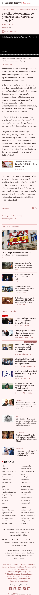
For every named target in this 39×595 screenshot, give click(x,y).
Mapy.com (19, 530)
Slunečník (7, 543)
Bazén (14, 540)
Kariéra (24, 564)
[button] (36, 37)
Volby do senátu (6, 480)
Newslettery (12, 579)
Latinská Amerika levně (9, 521)
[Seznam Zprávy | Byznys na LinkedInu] (28, 588)
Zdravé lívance (25, 495)
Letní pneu (30, 553)
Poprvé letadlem (7, 513)
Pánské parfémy (19, 558)
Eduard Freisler (27, 366)
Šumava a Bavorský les (9, 515)
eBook (6, 31)
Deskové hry (10, 556)
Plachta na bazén (22, 540)
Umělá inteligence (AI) (9, 219)
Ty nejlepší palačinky (27, 489)
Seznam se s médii (13, 576)
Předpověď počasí (28, 530)
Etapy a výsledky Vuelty (28, 471)
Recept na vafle (25, 500)
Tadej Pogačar (25, 477)
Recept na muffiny (26, 492)
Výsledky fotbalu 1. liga (9, 492)
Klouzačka (15, 543)
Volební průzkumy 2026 (9, 471)
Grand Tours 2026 (26, 482)
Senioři (18, 216)
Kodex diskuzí (26, 576)
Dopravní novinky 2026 (28, 515)
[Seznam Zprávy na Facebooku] (10, 588)
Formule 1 (5, 500)
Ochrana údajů (30, 567)
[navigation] (2, 3)
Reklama (20, 567)
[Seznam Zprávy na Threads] (24, 588)
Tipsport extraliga (7, 495)
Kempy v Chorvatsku (8, 510)
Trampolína (32, 540)
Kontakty (5, 567)
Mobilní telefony (27, 550)
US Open (4, 498)
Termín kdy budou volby (9, 477)
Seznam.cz (26, 3)
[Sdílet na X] (36, 208)
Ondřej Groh (25, 354)
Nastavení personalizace (19, 581)
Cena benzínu (25, 532)
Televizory (18, 556)
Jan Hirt (23, 474)
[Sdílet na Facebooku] (33, 208)
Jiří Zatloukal (25, 378)
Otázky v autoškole (26, 521)
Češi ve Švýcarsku (7, 518)
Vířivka (23, 545)
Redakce (13, 567)
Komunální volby (7, 482)
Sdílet (14, 31)
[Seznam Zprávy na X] (15, 588)
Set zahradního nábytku (26, 543)
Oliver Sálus (7, 25)
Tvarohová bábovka (26, 498)
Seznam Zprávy (26, 338)
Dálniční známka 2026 (27, 513)
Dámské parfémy (20, 553)
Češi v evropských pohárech (18, 535)
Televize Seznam (27, 574)
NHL (3, 503)
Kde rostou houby (14, 532)
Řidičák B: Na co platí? (27, 518)
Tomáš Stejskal (26, 393)
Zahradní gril (16, 545)
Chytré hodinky (27, 556)
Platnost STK (24, 524)
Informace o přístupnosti (19, 569)
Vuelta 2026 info (26, 469)
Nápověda (31, 564)
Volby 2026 (5, 469)
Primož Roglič (25, 480)
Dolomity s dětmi (7, 524)
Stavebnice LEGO (9, 553)
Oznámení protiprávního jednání (19, 571)
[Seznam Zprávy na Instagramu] (19, 588)
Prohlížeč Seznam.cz (12, 574)
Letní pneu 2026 (26, 510)
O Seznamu (16, 564)
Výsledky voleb (6, 474)
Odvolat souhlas (24, 579)
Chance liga (5, 489)
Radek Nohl (24, 325)
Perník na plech (25, 503)
